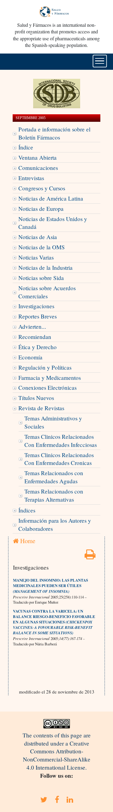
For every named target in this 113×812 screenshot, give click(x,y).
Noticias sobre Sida (41, 277)
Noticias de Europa (41, 208)
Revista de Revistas (41, 408)
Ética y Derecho (37, 347)
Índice (25, 147)
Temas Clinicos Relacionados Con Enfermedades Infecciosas (60, 440)
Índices (26, 510)
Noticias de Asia (37, 237)
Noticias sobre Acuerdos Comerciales (47, 292)
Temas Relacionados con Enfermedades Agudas (53, 477)
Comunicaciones (38, 167)
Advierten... (32, 326)
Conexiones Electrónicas (47, 387)
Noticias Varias (36, 257)
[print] (90, 556)
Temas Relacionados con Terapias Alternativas (53, 495)
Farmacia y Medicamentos (49, 377)
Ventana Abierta (37, 157)
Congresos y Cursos (41, 188)
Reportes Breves (37, 316)
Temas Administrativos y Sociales (53, 422)
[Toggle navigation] (100, 61)
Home (27, 541)
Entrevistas (31, 178)
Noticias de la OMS (41, 247)
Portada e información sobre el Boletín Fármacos (54, 133)
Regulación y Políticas (44, 367)
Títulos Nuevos (36, 397)
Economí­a (30, 357)
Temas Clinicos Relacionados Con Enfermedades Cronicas (59, 459)
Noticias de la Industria (45, 267)
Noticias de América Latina (50, 198)
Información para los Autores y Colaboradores (54, 524)
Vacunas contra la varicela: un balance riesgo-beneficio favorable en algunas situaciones (54, 616)
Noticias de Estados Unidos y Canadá (52, 223)
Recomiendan (34, 336)
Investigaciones (36, 306)
